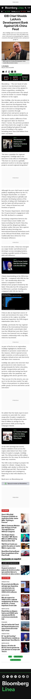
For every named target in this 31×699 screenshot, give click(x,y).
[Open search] (25, 8)
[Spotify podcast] (27, 676)
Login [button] (28, 7)
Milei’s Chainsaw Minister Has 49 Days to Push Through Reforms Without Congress (11, 529)
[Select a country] (2, 8)
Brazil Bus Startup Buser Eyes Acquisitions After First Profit (10, 553)
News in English (18, 656)
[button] (3, 71)
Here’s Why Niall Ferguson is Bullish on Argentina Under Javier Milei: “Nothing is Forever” (10, 518)
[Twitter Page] (7, 676)
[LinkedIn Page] (19, 676)
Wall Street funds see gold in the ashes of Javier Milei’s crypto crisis (11, 546)
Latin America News (15, 659)
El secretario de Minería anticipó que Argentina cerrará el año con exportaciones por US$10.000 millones (10, 588)
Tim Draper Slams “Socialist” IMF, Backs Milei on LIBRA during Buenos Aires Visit (9, 538)
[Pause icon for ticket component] (2, 12)
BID (10, 656)
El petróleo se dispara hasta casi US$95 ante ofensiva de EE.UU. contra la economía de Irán (10, 615)
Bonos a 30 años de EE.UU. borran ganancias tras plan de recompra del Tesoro (11, 648)
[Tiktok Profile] (23, 676)
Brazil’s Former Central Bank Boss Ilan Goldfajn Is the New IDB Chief (20, 263)
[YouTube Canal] (11, 676)
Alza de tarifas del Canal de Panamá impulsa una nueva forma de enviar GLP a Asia (10, 627)
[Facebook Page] (3, 676)
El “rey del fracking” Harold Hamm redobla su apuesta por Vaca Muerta (11, 638)
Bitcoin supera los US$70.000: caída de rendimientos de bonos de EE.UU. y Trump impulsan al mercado (10, 601)
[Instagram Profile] (15, 676)
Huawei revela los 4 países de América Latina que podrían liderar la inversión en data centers (11, 571)
